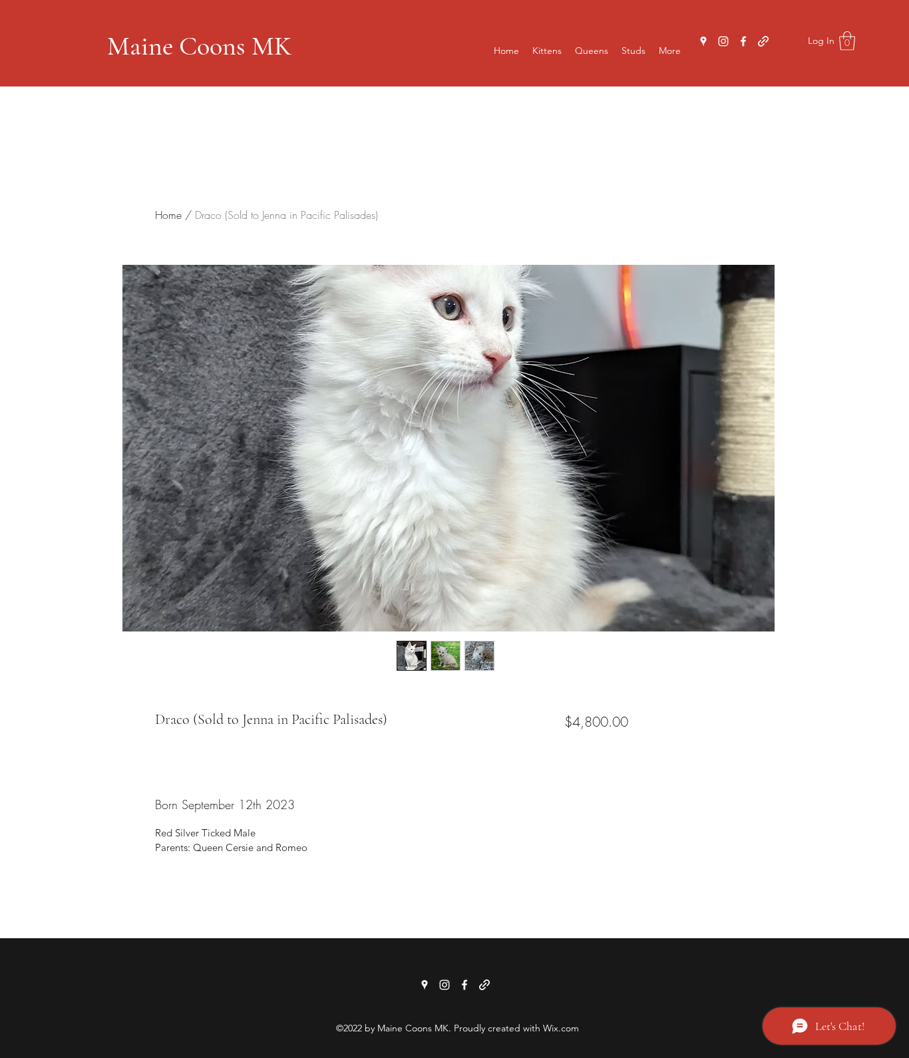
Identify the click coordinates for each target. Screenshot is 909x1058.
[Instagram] (723, 41)
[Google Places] (703, 41)
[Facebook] (743, 41)
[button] (847, 41)
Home (168, 215)
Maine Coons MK (199, 46)
